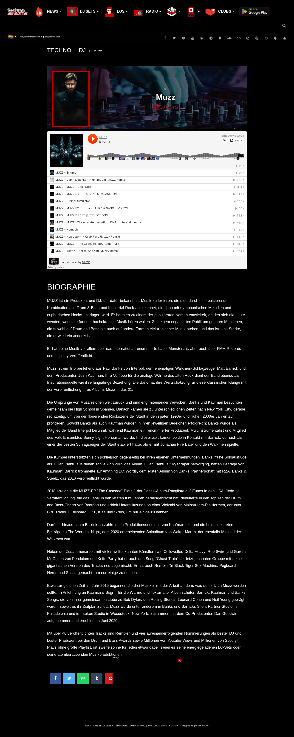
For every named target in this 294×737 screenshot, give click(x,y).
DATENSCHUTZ (137, 725)
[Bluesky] (238, 38)
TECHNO (59, 50)
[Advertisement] (147, 687)
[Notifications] (275, 38)
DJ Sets (168, 107)
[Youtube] (192, 38)
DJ (82, 50)
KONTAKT (174, 725)
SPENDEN (121, 725)
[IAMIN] (257, 38)
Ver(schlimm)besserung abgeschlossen (40, 36)
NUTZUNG (153, 725)
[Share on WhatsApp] (83, 678)
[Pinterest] (183, 38)
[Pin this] (110, 678)
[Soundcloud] (229, 38)
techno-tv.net (202, 725)
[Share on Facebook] (55, 678)
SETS (164, 725)
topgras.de (187, 725)
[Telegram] (211, 38)
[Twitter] (174, 38)
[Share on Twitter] (69, 678)
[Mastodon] (201, 38)
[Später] (266, 38)
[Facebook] (165, 38)
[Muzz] (70, 99)
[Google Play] (220, 38)
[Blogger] (247, 38)
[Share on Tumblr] (96, 678)
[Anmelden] (284, 38)
